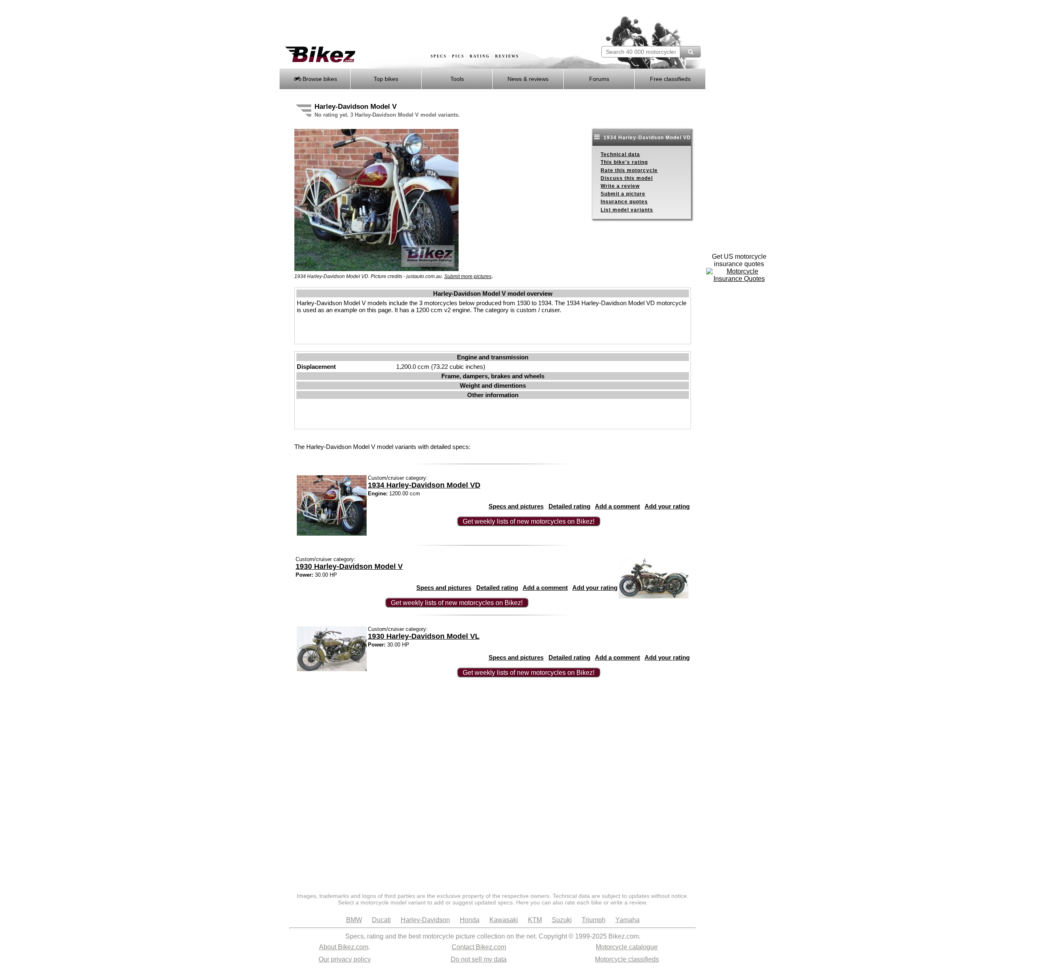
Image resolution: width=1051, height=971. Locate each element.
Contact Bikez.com (479, 946)
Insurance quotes (624, 202)
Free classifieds (670, 79)
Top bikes (386, 79)
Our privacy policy (345, 959)
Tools (457, 79)
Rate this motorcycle (629, 170)
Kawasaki (503, 919)
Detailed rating (569, 506)
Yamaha (627, 919)
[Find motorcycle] (690, 52)
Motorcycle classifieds (627, 959)
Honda (470, 919)
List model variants (627, 210)
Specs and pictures (516, 506)
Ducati (381, 919)
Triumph (594, 919)
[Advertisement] (428, 23)
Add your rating (667, 506)
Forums (599, 79)
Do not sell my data (479, 959)
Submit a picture (623, 194)
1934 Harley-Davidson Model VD (646, 137)
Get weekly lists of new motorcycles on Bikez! (528, 521)
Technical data (620, 154)
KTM (535, 919)
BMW (354, 919)
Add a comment (617, 506)
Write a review (620, 186)
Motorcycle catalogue (627, 946)
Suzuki (562, 919)
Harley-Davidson (425, 919)
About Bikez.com (343, 946)
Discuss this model (627, 178)
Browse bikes (319, 79)
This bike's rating (624, 162)
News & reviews (527, 79)
